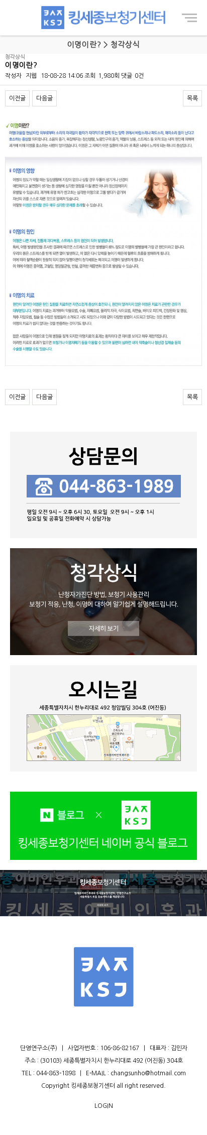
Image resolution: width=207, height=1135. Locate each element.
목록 (192, 98)
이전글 (17, 98)
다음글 (44, 98)
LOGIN (103, 1106)
